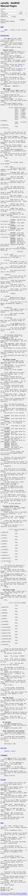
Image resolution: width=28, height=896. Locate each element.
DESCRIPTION (5, 35)
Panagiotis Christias (22, 894)
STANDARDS (4, 755)
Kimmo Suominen (4, 894)
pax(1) (5, 769)
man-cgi (15, 894)
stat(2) (17, 66)
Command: (3, 9)
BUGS (2, 823)
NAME (2, 27)
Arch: (22, 12)
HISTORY (3, 780)
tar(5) (13, 751)
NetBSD (24, 893)
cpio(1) (7, 751)
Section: (3, 12)
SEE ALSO (4, 748)
